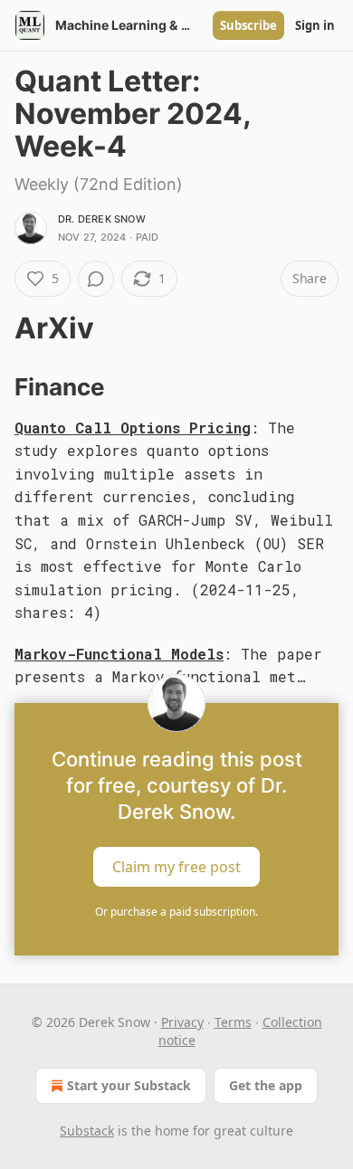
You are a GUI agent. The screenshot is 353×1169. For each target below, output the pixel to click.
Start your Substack (129, 1085)
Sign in (315, 25)
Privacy (182, 1022)
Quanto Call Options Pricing (132, 427)
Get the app (265, 1085)
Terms (233, 1022)
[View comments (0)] (96, 279)
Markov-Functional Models (119, 653)
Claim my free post (176, 867)
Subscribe (248, 25)
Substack (87, 1130)
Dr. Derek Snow (102, 219)
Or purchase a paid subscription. (176, 911)
